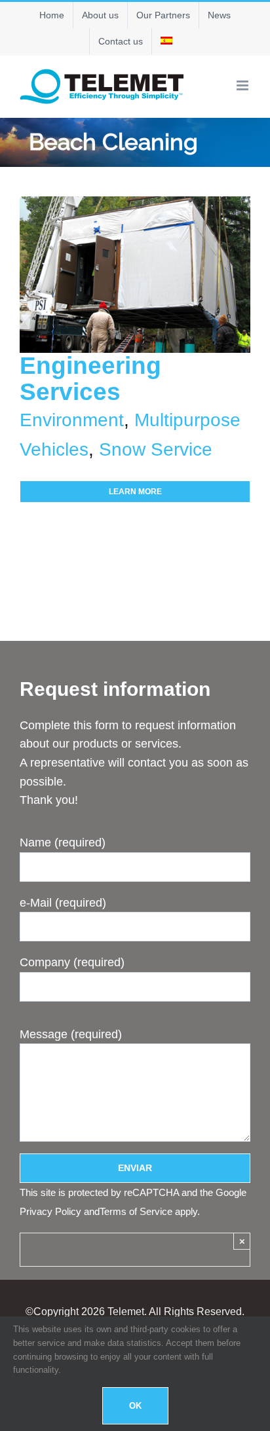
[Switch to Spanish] (166, 41)
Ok (135, 1406)
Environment (72, 420)
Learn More (135, 491)
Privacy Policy (50, 1211)
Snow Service (155, 449)
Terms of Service (136, 1211)
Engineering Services (90, 378)
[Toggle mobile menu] (243, 85)
